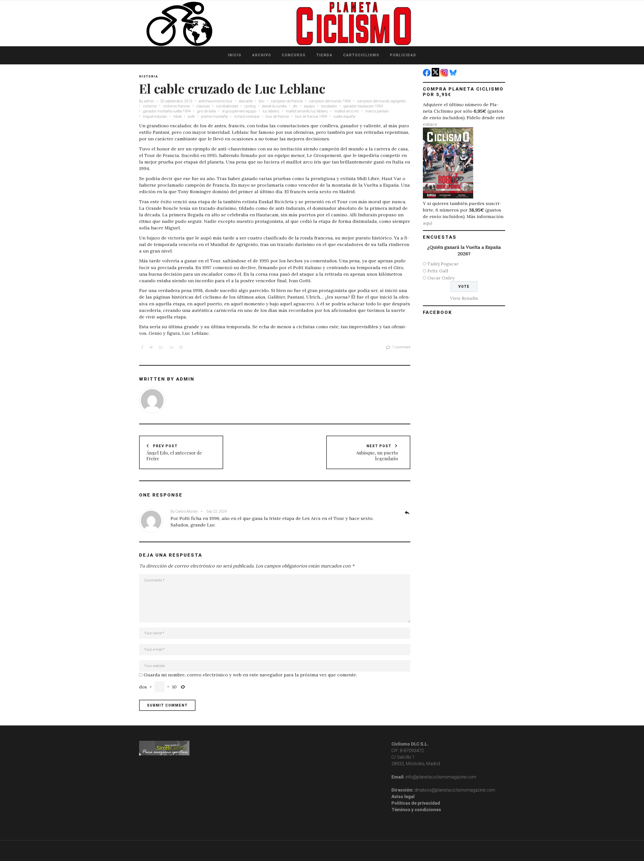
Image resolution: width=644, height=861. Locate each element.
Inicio (235, 55)
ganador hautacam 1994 (363, 106)
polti (191, 116)
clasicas (203, 106)
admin (149, 101)
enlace (430, 124)
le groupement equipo (239, 111)
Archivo (261, 55)
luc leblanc (271, 111)
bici (261, 101)
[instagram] (444, 75)
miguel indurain (155, 116)
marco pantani (377, 111)
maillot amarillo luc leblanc (307, 111)
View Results (464, 298)
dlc (295, 106)
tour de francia (277, 116)
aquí (427, 223)
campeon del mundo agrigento (381, 101)
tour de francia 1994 (311, 116)
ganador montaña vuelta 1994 (167, 111)
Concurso (294, 55)
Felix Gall (437, 271)
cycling (250, 106)
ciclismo (150, 106)
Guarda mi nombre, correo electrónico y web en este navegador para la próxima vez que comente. (250, 675)
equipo (309, 106)
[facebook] (427, 75)
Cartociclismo (361, 55)
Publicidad (403, 55)
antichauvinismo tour (215, 101)
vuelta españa (344, 116)
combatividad (227, 106)
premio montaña (214, 116)
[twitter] (436, 75)
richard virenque (246, 116)
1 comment (401, 347)
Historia (148, 76)
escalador (329, 106)
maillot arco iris (346, 111)
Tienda (324, 55)
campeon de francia (287, 101)
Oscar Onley (441, 278)
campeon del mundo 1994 (330, 101)
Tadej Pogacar (443, 264)
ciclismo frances (176, 106)
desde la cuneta (274, 106)
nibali (177, 116)
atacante (246, 101)
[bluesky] (453, 75)
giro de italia (206, 111)
